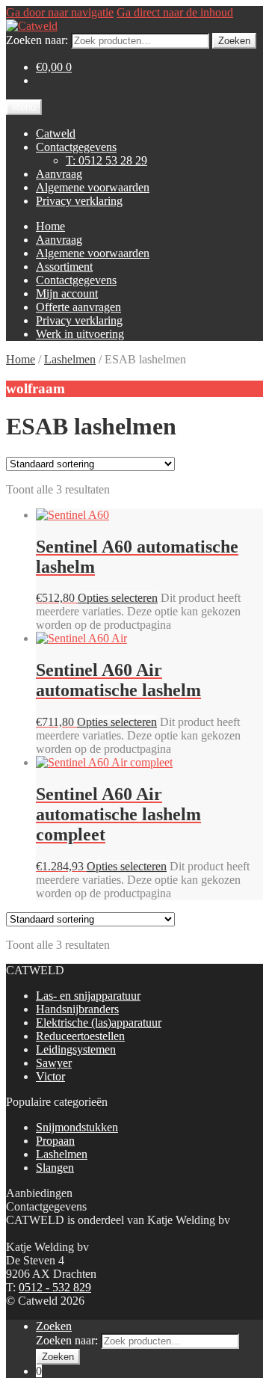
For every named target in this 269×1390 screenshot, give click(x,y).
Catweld (55, 133)
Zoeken (234, 40)
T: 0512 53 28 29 (106, 160)
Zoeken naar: (37, 40)
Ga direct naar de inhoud (175, 12)
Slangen (55, 1167)
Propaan (55, 1140)
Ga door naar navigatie (60, 12)
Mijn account (67, 293)
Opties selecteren (118, 597)
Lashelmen (70, 359)
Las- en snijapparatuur (88, 995)
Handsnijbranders (77, 1009)
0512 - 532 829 (55, 1287)
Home (50, 226)
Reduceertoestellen (80, 1036)
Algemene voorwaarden (92, 187)
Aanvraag (59, 173)
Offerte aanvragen (78, 307)
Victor (50, 1076)
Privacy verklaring (79, 200)
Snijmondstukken (77, 1127)
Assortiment (64, 266)
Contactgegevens (76, 147)
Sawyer (54, 1063)
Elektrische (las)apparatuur (98, 1022)
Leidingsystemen (76, 1049)
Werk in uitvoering (80, 333)
